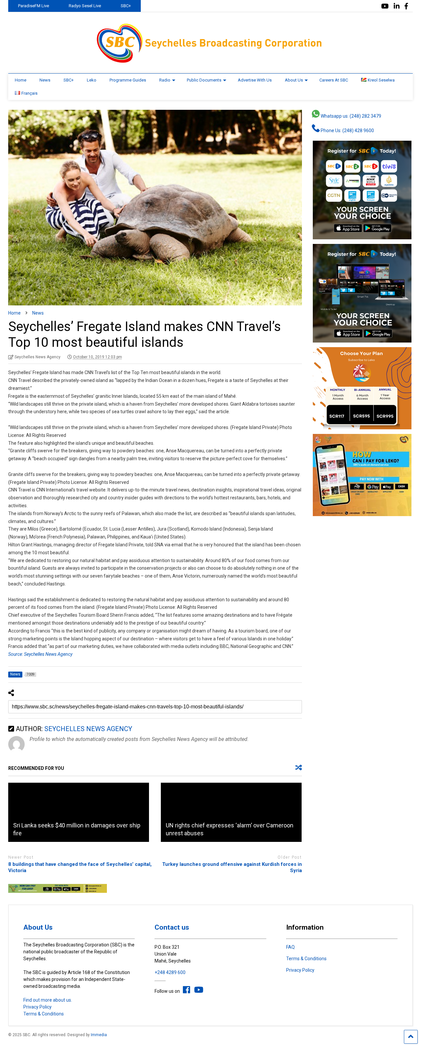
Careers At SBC (333, 80)
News (44, 80)
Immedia (99, 1035)
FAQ (290, 947)
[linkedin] (397, 6)
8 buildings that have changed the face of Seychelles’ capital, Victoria (80, 867)
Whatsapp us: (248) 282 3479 (350, 116)
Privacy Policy (37, 1007)
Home (20, 80)
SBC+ (126, 5)
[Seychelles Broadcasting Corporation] (210, 62)
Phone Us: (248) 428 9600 (347, 130)
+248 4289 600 (170, 972)
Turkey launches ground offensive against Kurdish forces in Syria (232, 867)
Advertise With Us (255, 80)
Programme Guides (128, 80)
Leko (91, 80)
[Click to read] (78, 812)
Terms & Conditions (43, 1013)
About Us (294, 80)
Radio (164, 80)
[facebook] (406, 6)
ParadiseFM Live (33, 5)
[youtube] (385, 6)
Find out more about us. (47, 1000)
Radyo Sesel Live (85, 5)
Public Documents (204, 80)
